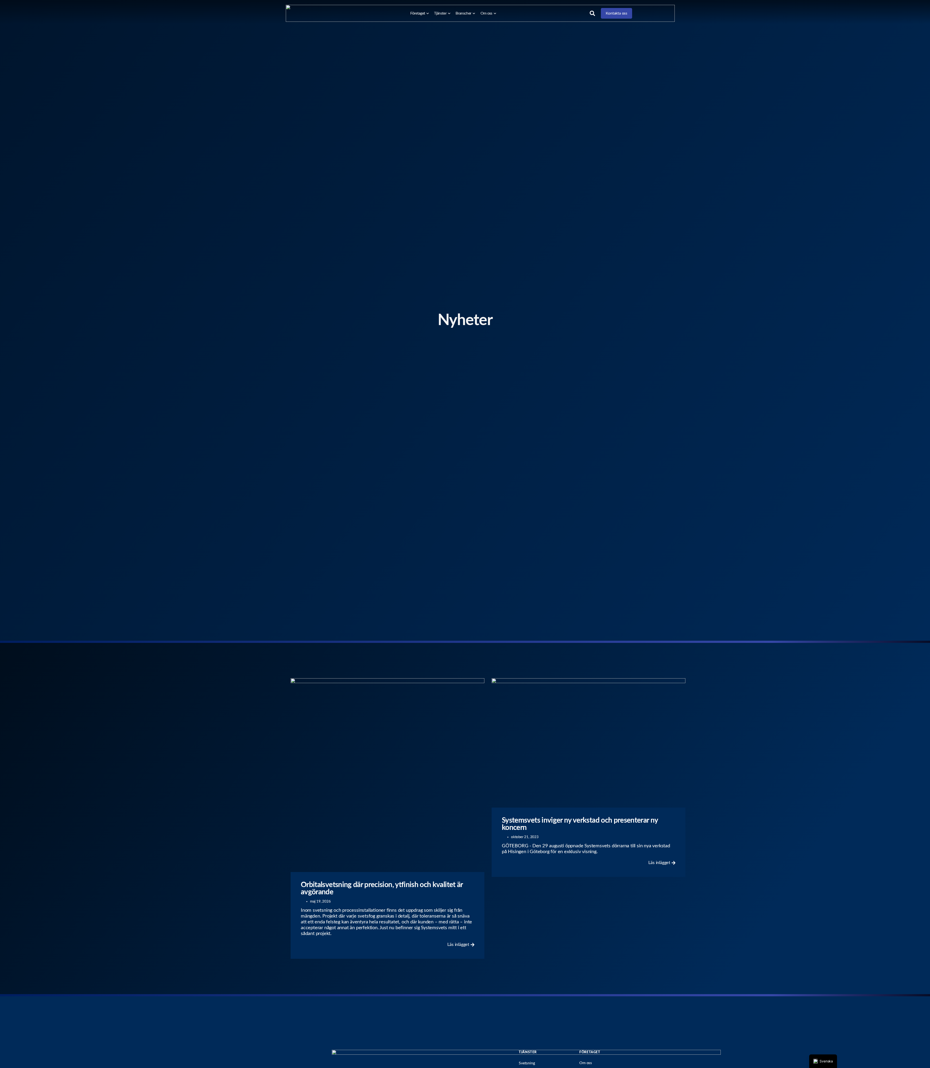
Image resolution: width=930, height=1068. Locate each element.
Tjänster (440, 13)
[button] (592, 13)
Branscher (463, 13)
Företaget (417, 13)
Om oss (486, 13)
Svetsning (527, 1063)
